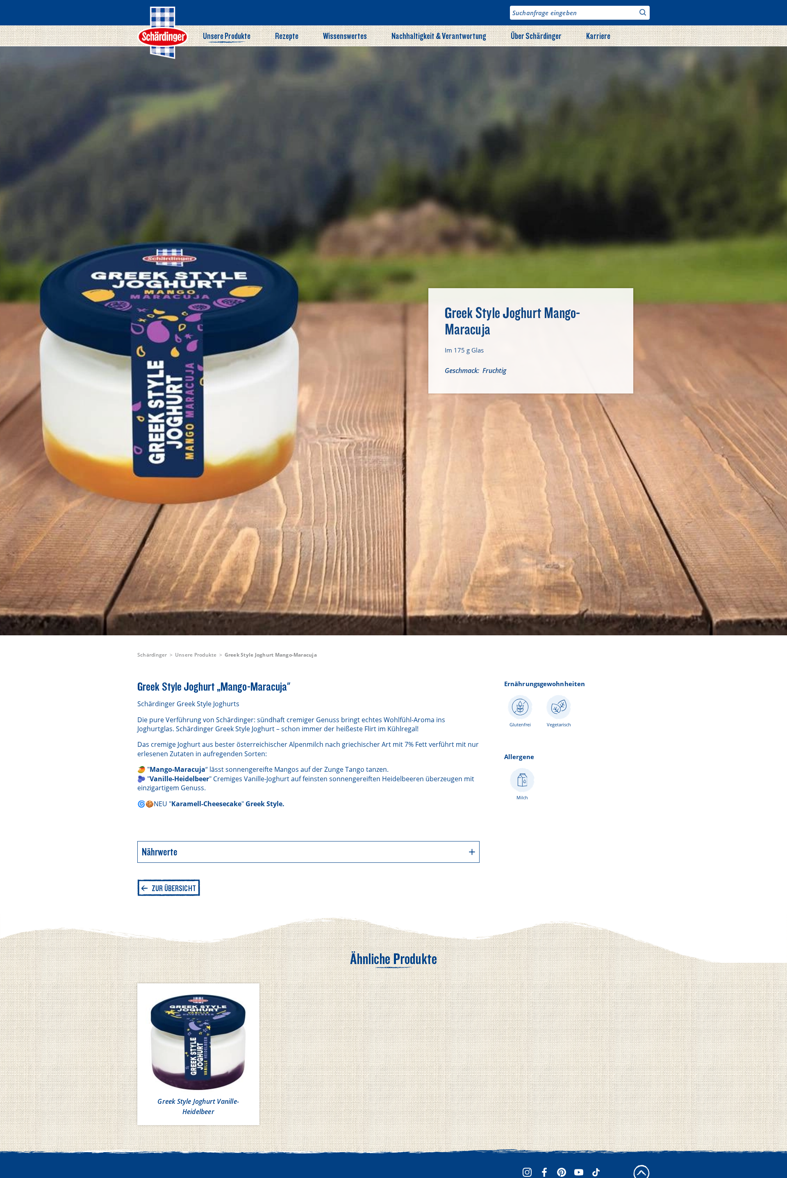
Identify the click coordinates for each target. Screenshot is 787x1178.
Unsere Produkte (226, 35)
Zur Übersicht (174, 888)
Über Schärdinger (536, 35)
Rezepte (286, 35)
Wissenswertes (345, 35)
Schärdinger (152, 654)
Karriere (598, 35)
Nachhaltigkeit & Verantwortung (438, 35)
